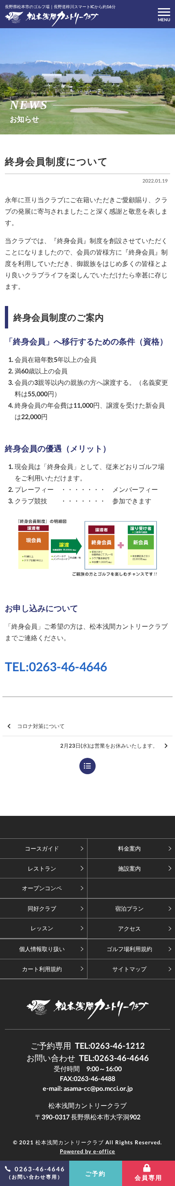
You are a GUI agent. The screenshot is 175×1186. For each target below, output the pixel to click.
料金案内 (129, 848)
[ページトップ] (87, 827)
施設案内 (129, 868)
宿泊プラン (129, 908)
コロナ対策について (41, 726)
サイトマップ (129, 968)
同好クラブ (42, 908)
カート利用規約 (42, 968)
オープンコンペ (42, 887)
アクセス (129, 928)
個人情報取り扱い (42, 948)
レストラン (42, 868)
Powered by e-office (87, 1151)
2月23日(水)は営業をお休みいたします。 (109, 745)
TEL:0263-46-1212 (110, 1045)
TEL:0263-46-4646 (56, 666)
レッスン (42, 928)
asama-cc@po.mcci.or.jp (98, 1088)
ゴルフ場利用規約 (129, 948)
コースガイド (42, 848)
